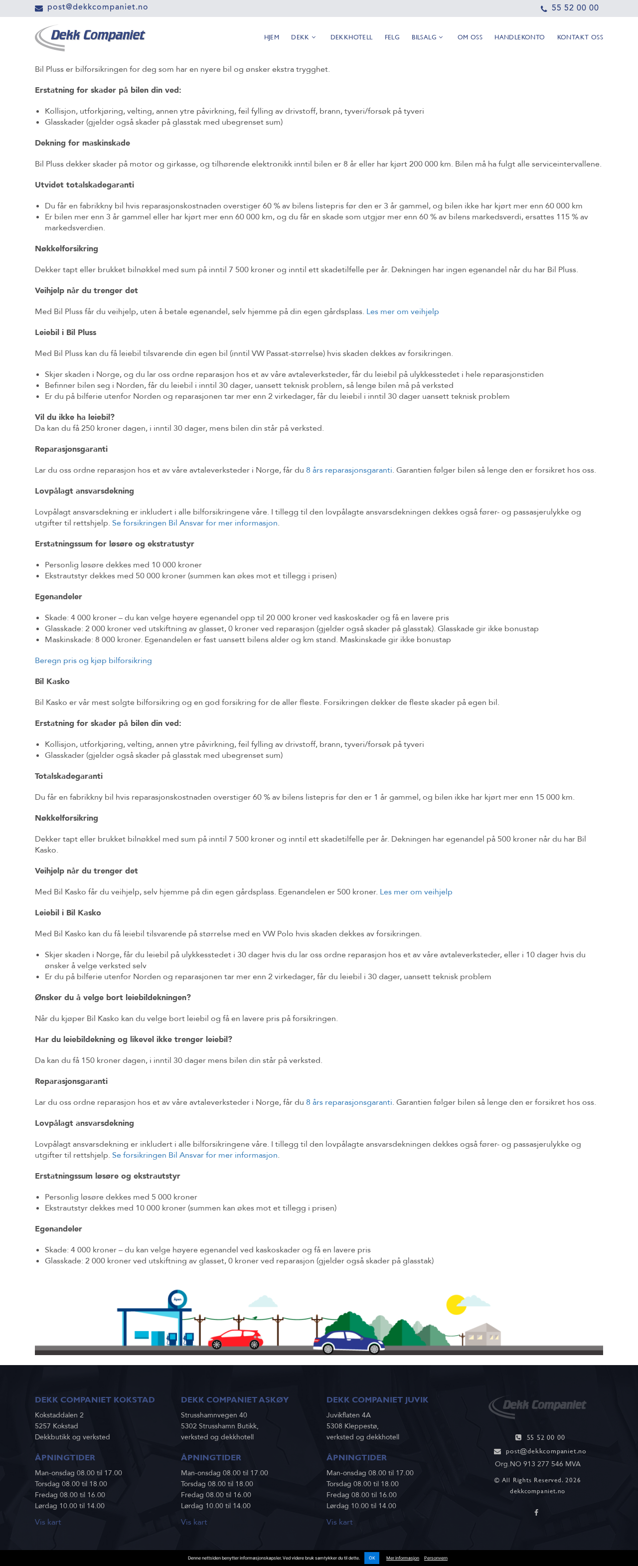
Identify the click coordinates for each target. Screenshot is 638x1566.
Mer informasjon (402, 1558)
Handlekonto (519, 37)
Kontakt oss (580, 37)
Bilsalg (425, 37)
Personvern (436, 1558)
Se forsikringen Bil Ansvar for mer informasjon (195, 523)
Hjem (272, 37)
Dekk (301, 37)
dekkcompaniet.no (537, 1491)
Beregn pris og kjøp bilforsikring (93, 660)
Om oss (470, 37)
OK (372, 1558)
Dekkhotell (351, 37)
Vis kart (48, 1522)
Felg (392, 37)
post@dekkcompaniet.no (98, 6)
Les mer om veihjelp (402, 311)
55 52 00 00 (575, 7)
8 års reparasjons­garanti (349, 470)
